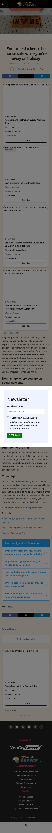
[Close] (49, 389)
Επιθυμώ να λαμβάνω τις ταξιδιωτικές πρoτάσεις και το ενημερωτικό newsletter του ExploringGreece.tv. (25, 423)
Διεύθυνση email (15, 406)
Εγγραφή (14, 435)
